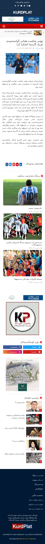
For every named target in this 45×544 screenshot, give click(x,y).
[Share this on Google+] (13, 164)
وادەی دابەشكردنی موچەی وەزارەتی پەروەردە (15, 416)
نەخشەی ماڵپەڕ (37, 495)
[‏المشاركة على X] (10, 164)
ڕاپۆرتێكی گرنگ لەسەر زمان (15, 428)
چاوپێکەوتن (39, 489)
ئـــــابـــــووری (37, 480)
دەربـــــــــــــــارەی (36, 504)
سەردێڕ (43, 33)
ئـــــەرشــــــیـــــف (36, 509)
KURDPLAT (22, 12)
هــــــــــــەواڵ (37, 475)
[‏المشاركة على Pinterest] (17, 164)
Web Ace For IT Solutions (27, 539)
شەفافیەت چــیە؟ (18, 441)
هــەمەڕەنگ (38, 484)
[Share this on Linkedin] (20, 164)
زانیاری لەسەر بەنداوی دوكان (14, 454)
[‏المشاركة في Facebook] (6, 164)
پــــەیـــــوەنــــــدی (36, 500)
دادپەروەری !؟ (20, 402)
